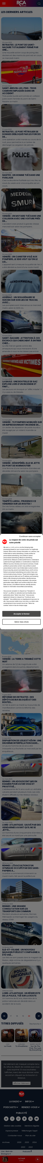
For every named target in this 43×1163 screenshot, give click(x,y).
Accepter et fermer (22, 613)
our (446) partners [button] (14, 547)
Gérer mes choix (21, 621)
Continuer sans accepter (30, 536)
